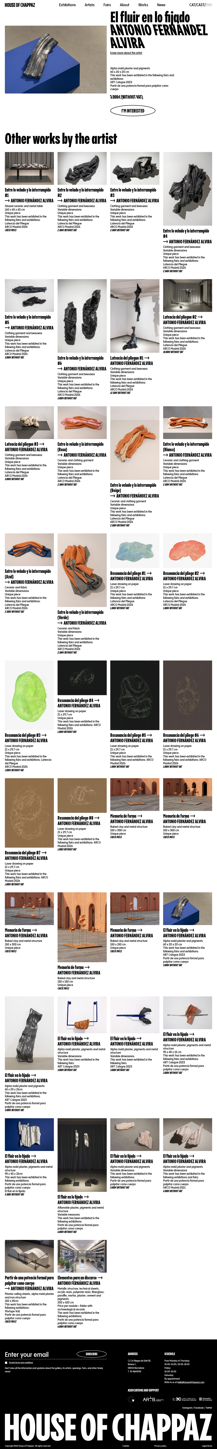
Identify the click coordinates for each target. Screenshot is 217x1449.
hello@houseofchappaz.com (190, 1382)
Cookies (126, 1446)
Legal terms (207, 1446)
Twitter (209, 1408)
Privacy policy (160, 1446)
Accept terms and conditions (21, 1363)
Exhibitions (67, 5)
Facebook (199, 1408)
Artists (89, 5)
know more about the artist (126, 53)
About (124, 5)
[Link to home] (20, 5)
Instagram (187, 1408)
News (161, 5)
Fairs (107, 5)
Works (143, 5)
